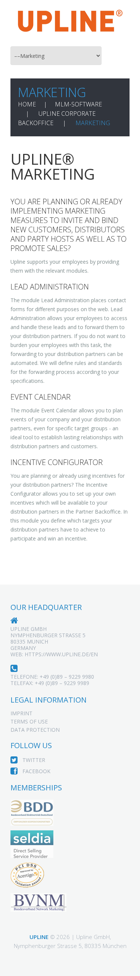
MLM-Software (78, 104)
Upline (39, 937)
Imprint (21, 713)
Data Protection (35, 729)
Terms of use (29, 721)
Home (27, 104)
